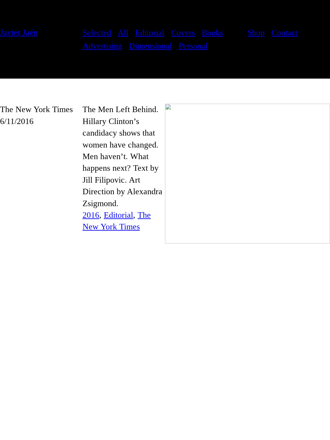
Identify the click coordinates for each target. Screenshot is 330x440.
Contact (284, 32)
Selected (96, 32)
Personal (193, 46)
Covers (183, 32)
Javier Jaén (19, 32)
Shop (256, 32)
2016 (90, 215)
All (123, 32)
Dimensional (150, 46)
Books (212, 32)
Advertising (102, 46)
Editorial (149, 32)
